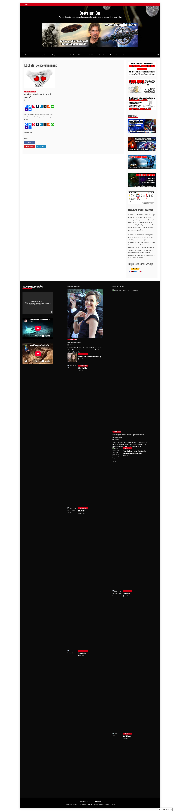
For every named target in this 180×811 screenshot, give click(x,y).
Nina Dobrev (81, 510)
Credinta (102, 55)
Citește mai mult (28, 132)
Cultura (80, 55)
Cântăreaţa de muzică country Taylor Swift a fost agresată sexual (128, 435)
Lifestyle (91, 55)
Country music (117, 431)
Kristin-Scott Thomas (74, 342)
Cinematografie (74, 286)
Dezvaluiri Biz (90, 13)
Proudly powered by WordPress (76, 804)
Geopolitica (43, 55)
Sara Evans (126, 593)
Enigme (54, 55)
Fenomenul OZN (68, 55)
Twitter (41, 142)
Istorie (32, 55)
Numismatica (114, 55)
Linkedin (41, 146)
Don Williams (127, 736)
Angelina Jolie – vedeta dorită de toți (89, 356)
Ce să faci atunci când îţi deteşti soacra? (37, 96)
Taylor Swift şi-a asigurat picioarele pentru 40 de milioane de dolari (134, 452)
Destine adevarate (30, 91)
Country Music (118, 286)
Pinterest (30, 146)
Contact (125, 55)
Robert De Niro (82, 368)
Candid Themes (110, 804)
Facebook (30, 142)
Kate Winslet (82, 653)
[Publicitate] (142, 132)
